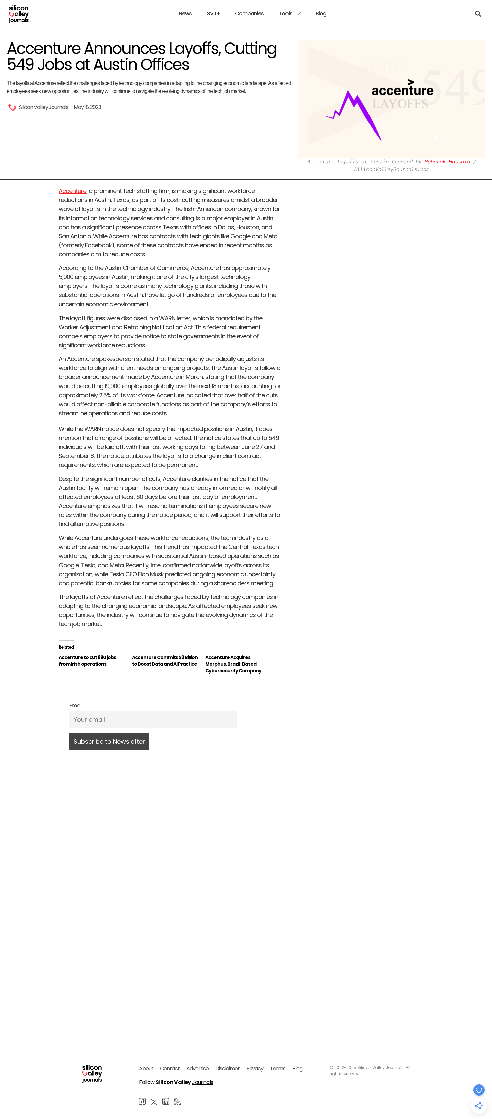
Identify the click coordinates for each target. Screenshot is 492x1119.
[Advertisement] (170, 971)
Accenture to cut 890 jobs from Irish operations (87, 660)
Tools (285, 13)
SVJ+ (213, 13)
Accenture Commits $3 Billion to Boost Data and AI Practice (165, 660)
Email (75, 705)
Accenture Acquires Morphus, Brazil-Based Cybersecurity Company (233, 664)
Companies (249, 13)
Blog (321, 13)
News (185, 13)
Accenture (72, 191)
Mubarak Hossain (447, 161)
